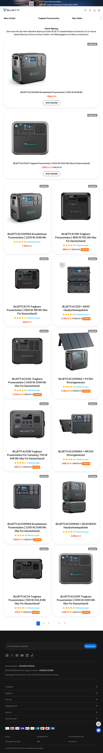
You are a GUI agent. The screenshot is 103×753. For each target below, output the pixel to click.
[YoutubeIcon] (22, 655)
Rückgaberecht (42, 736)
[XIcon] (12, 655)
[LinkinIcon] (27, 655)
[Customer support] (85, 10)
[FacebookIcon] (17, 655)
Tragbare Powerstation (48, 18)
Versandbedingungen (76, 736)
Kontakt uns (72, 741)
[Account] (90, 10)
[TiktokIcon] (32, 655)
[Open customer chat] (98, 730)
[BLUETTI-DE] (11, 10)
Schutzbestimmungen (13, 741)
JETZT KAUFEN (52, 103)
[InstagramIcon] (7, 655)
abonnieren (90, 646)
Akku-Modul (9, 18)
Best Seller (77, 18)
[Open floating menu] (98, 723)
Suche (7, 736)
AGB (38, 741)
